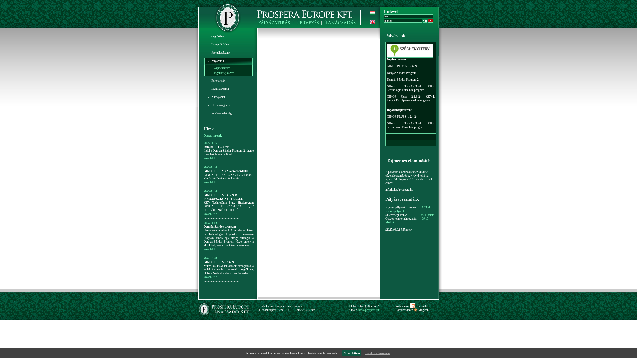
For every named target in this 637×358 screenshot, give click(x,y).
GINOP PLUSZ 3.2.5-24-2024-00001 (227, 171)
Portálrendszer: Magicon (412, 310)
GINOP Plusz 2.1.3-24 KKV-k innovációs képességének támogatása (411, 98)
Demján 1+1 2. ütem (216, 147)
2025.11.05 (210, 143)
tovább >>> (210, 158)
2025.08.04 (210, 167)
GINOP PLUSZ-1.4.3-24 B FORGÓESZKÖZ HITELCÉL (223, 197)
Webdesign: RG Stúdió (412, 306)
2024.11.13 (210, 223)
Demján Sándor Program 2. (403, 79)
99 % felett (427, 215)
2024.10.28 (210, 258)
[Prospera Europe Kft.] (227, 15)
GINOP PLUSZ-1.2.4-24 (219, 262)
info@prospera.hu (368, 310)
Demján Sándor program (220, 226)
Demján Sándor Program (401, 73)
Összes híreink (213, 135)
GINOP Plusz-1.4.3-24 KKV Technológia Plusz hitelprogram (411, 88)
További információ (377, 353)
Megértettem (352, 353)
